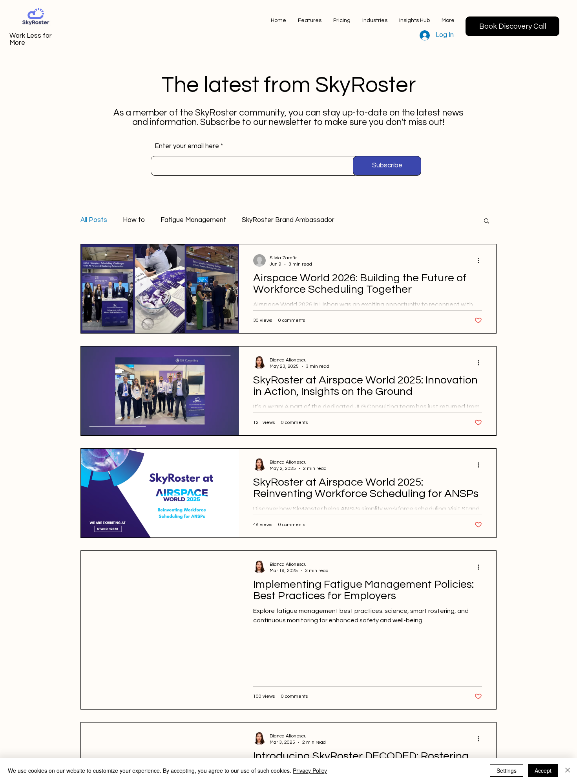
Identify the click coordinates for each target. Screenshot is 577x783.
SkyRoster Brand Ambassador (288, 220)
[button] (414, 20)
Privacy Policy (310, 770)
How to (134, 220)
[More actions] (481, 260)
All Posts (93, 220)
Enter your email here (187, 146)
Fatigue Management (193, 220)
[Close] (567, 770)
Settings (507, 770)
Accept (543, 770)
